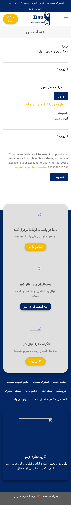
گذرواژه (62, 69)
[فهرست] (65, 19)
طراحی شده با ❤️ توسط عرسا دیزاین (35, 496)
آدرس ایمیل (60, 118)
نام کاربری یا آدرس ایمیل (52, 51)
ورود (61, 96)
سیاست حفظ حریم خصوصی (30, 167)
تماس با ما (35, 8)
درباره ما (13, 2)
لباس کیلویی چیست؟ (32, 2)
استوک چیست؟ (55, 2)
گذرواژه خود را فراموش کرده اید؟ (46, 104)
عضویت (59, 177)
